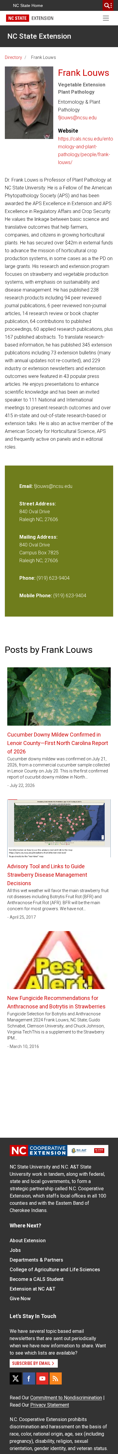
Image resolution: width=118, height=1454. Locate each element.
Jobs (15, 1250)
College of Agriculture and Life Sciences (55, 1269)
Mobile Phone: (35, 595)
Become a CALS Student (37, 1279)
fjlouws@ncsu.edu (77, 118)
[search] (108, 5)
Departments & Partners (36, 1260)
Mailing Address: (38, 537)
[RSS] (56, 1378)
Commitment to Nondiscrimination (66, 1398)
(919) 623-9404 (53, 578)
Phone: (27, 578)
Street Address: (37, 504)
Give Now (20, 1298)
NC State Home (28, 5)
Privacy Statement (49, 1405)
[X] (16, 1378)
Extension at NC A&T (32, 1289)
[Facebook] (29, 1378)
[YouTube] (42, 1378)
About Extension (28, 1240)
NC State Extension (39, 36)
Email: (26, 486)
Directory (13, 57)
